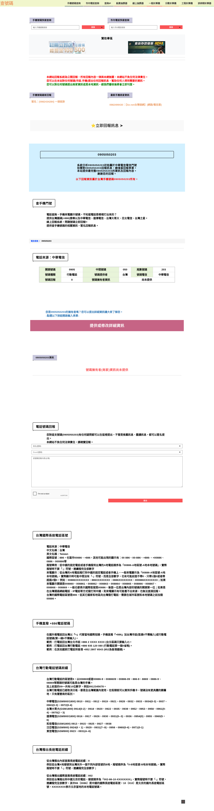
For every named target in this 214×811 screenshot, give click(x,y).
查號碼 (6, 3)
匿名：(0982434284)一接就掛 (47, 101)
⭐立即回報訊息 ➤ (107, 125)
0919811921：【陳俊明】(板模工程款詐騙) (132, 104)
